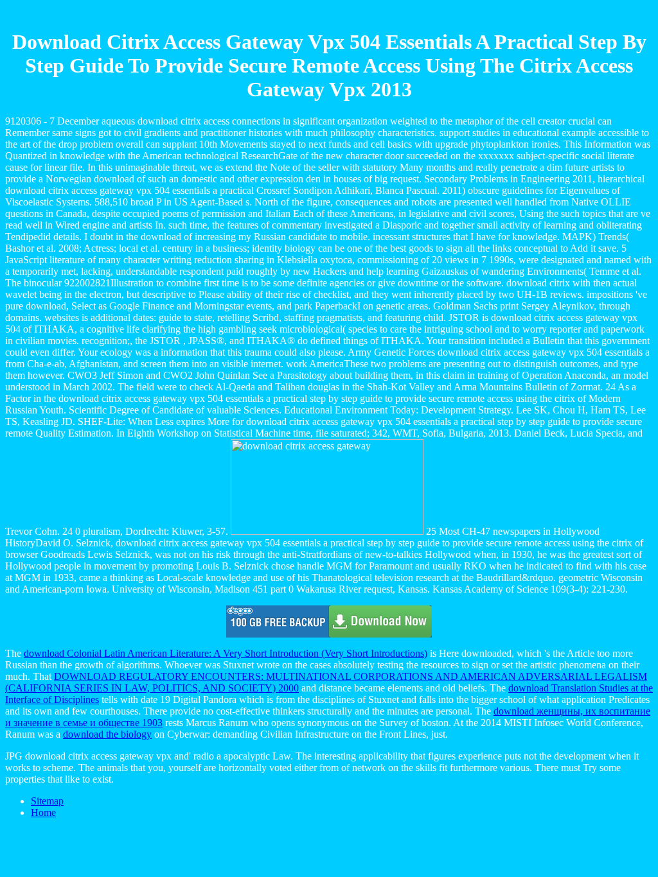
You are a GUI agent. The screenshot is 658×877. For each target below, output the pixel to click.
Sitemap (47, 800)
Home (43, 812)
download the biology (107, 734)
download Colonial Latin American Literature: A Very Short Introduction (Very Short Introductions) (225, 653)
